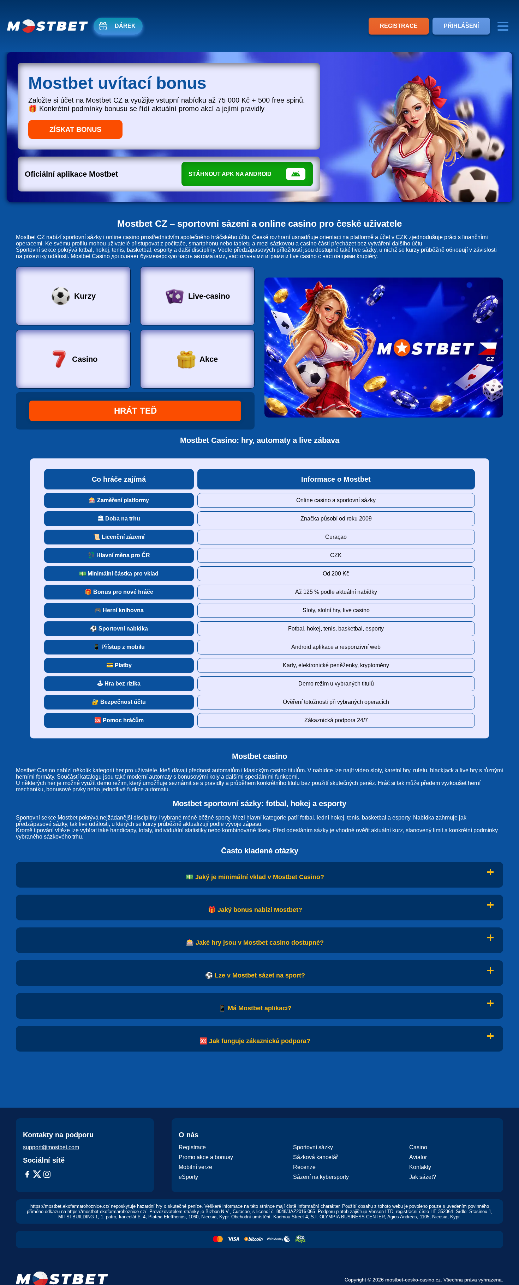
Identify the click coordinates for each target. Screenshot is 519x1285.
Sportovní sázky (313, 1147)
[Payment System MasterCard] (218, 1239)
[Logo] (47, 26)
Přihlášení (461, 26)
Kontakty (420, 1167)
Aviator (418, 1157)
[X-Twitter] (37, 1175)
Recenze (304, 1167)
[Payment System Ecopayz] (300, 1239)
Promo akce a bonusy (206, 1157)
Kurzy (85, 296)
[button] (506, 1265)
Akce (208, 359)
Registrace (399, 26)
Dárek (125, 26)
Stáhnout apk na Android (230, 174)
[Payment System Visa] (233, 1239)
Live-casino (209, 296)
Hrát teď (135, 410)
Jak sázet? (422, 1177)
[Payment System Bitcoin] (253, 1239)
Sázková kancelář (315, 1157)
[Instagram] (47, 1175)
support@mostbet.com (51, 1147)
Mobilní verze (195, 1167)
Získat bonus (75, 129)
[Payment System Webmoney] (278, 1239)
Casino (84, 359)
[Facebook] (27, 1175)
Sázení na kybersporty (321, 1177)
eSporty (188, 1177)
